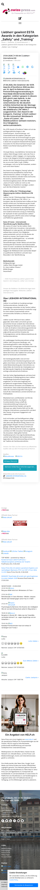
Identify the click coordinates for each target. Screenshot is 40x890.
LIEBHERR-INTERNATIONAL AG (15, 476)
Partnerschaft (5, 853)
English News (5, 839)
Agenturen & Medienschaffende (11, 833)
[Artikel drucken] (18, 67)
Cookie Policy (13, 880)
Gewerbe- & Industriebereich (18, 42)
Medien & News (6, 848)
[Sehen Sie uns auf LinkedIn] (5, 553)
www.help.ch (29, 739)
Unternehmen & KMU (8, 831)
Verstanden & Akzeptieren (24, 885)
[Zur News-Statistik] (25, 73)
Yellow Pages (5, 855)
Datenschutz (5, 886)
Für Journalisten (6, 857)
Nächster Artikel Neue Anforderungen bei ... (20, 467)
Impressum (5, 884)
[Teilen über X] (9, 67)
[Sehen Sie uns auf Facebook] (5, 551)
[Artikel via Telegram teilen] (27, 67)
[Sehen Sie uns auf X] (16, 551)
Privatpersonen (6, 837)
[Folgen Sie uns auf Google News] (32, 67)
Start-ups (4, 835)
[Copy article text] (4, 73)
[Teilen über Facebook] (4, 67)
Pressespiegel (5, 850)
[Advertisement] (21, 497)
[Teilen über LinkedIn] (14, 67)
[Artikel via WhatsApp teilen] (23, 67)
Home (3, 42)
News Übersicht (11, 461)
